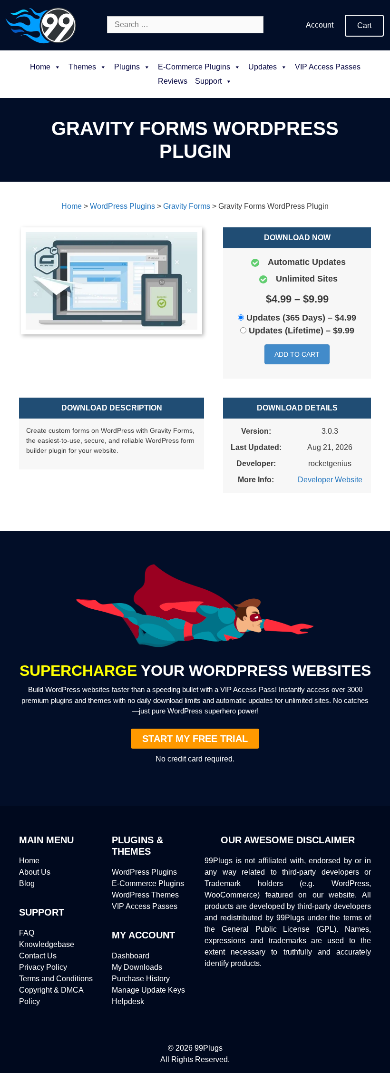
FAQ (26, 933)
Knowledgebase (46, 944)
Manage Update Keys (148, 990)
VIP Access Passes (328, 67)
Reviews (172, 81)
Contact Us (38, 956)
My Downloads (137, 967)
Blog (27, 883)
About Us (34, 872)
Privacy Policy (43, 967)
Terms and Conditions (56, 979)
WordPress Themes (145, 895)
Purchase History (141, 979)
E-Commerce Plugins (148, 883)
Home (40, 67)
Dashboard (130, 956)
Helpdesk (128, 1001)
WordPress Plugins (144, 872)
